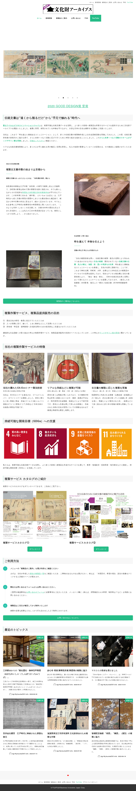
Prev (5, 64)
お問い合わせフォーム (35, 592)
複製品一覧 (39, 573)
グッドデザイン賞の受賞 (109, 333)
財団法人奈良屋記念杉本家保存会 (35, 192)
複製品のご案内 (107, 2)
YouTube (130, 2)
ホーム (92, 2)
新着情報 (98, 2)
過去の (32, 573)
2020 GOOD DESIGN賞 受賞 (68, 106)
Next (130, 64)
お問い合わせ (117, 2)
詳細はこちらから (37, 140)
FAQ (124, 2)
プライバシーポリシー (90, 782)
